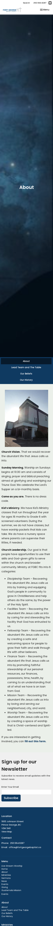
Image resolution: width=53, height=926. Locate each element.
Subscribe (11, 798)
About (26, 361)
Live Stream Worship (11, 865)
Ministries (6, 875)
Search (26, 2)
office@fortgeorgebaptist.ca (25, 847)
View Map (6, 831)
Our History (26, 379)
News (4, 881)
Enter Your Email (10, 786)
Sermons (6, 878)
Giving (4, 887)
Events (4, 884)
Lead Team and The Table (26, 367)
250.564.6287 (39, 2)
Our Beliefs (26, 373)
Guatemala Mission (11, 890)
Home (4, 868)
